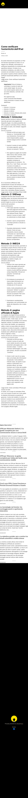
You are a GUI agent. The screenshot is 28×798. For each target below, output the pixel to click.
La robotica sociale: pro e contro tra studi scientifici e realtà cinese (14, 537)
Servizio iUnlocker (6, 130)
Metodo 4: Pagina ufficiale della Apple (15, 113)
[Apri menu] (26, 4)
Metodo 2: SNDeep (9, 109)
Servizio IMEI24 (5, 262)
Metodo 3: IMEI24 (9, 111)
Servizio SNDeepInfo (7, 206)
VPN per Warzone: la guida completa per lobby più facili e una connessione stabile (13, 458)
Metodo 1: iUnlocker (10, 107)
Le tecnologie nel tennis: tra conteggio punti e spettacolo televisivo (11, 509)
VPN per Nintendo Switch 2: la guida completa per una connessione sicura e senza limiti (13, 430)
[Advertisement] (14, 22)
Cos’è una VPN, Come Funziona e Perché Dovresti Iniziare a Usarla (13, 484)
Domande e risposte (10, 114)
